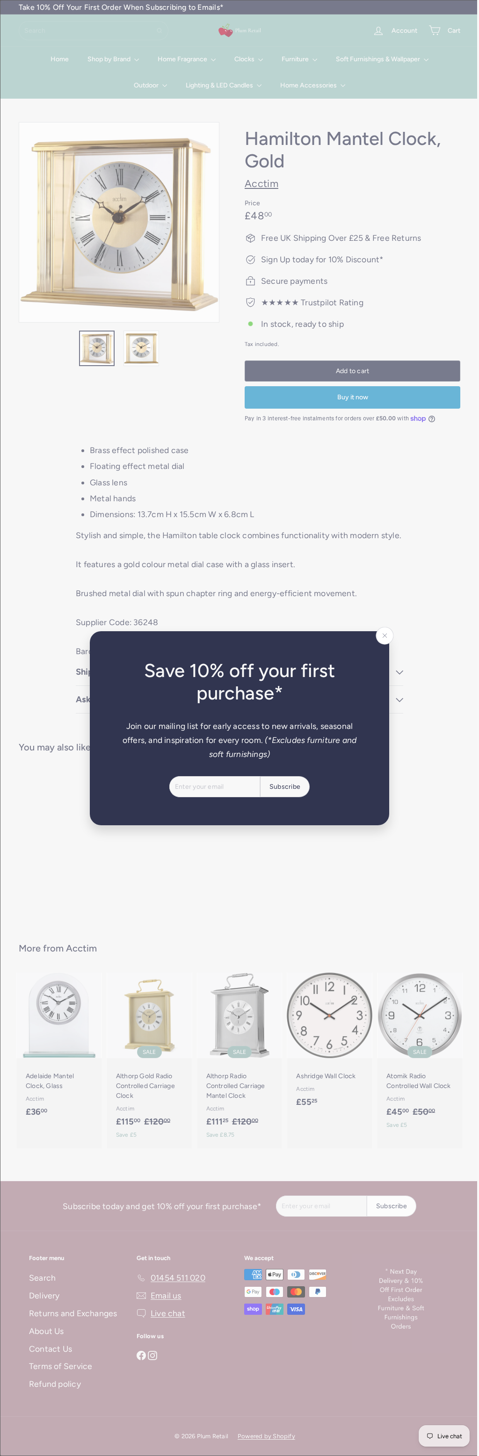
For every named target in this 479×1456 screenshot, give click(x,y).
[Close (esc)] (381, 635)
